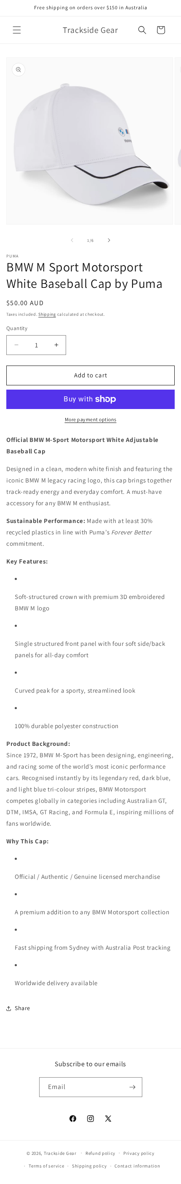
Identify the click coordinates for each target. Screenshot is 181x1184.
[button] (17, 30)
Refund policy (100, 1153)
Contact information (137, 1166)
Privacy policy (138, 1153)
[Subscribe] (132, 1087)
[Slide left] (72, 240)
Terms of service (46, 1166)
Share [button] (22, 1008)
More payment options (91, 419)
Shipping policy (89, 1166)
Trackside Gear (60, 1153)
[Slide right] (109, 240)
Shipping (47, 314)
